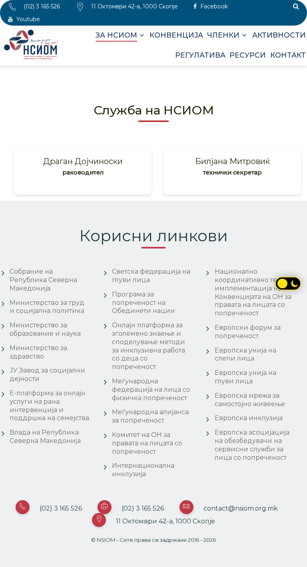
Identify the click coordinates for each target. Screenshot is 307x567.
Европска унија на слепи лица (245, 355)
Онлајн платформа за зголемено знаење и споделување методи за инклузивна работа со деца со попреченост (148, 346)
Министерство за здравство (38, 352)
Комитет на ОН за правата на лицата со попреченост (147, 443)
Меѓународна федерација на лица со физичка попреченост (151, 389)
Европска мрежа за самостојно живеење (250, 400)
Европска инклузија (249, 418)
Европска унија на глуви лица (245, 377)
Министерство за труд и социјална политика (47, 307)
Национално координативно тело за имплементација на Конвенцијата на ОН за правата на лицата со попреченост (254, 292)
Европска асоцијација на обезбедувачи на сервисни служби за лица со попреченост (252, 445)
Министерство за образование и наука (45, 329)
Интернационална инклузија (143, 470)
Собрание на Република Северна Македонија (43, 280)
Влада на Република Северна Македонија (45, 437)
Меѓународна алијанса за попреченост (150, 416)
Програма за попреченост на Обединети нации (143, 303)
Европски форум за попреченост (248, 332)
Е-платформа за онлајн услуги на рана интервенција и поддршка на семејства (49, 405)
